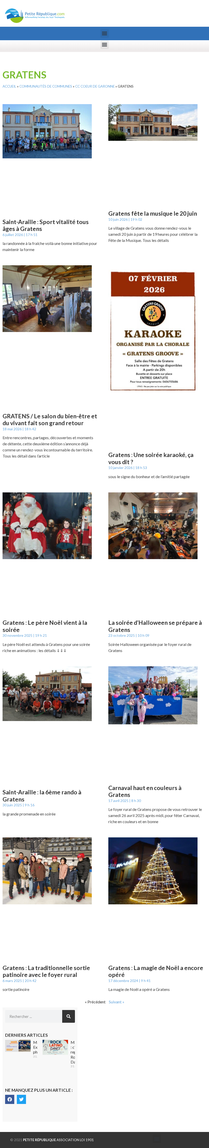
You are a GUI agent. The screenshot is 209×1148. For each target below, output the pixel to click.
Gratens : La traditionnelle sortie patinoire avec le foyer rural (46, 971)
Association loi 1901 (58, 1140)
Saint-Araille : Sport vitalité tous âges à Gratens (46, 225)
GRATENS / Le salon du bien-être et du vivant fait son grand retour (50, 419)
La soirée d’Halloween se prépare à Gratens (155, 626)
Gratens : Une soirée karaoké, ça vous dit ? (150, 458)
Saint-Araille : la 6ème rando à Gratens (42, 796)
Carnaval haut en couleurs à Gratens (144, 791)
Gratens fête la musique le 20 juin (152, 213)
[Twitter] (21, 1099)
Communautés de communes (45, 86)
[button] (104, 33)
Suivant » (116, 1001)
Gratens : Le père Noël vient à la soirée (45, 626)
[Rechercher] (68, 1016)
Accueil (9, 86)
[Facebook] (9, 1099)
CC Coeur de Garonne (95, 86)
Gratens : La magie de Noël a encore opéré (155, 971)
